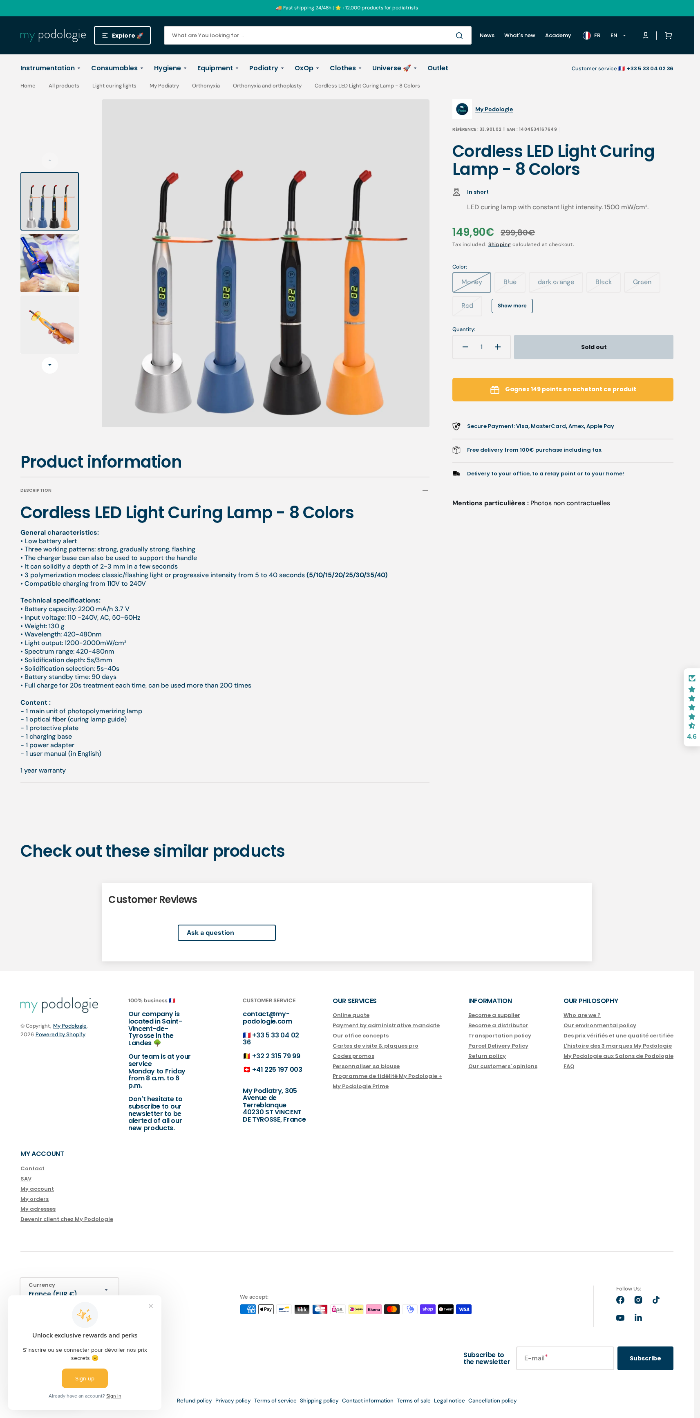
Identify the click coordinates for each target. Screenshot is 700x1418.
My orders (34, 1199)
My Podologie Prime (361, 1086)
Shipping (499, 244)
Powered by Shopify (60, 1034)
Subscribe (645, 1358)
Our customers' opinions (502, 1066)
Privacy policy (233, 1400)
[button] (667, 36)
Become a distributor (498, 1025)
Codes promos (353, 1056)
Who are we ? (582, 1015)
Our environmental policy (600, 1025)
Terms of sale (414, 1400)
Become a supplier (494, 1015)
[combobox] (318, 35)
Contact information (368, 1400)
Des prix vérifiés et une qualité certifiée (618, 1035)
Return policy (487, 1056)
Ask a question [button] (210, 932)
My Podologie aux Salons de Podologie (618, 1056)
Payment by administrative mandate (386, 1025)
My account (37, 1189)
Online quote (351, 1015)
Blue (514, 285)
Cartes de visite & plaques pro (375, 1046)
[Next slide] (50, 365)
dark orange (560, 285)
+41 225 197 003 (277, 1069)
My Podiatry (164, 86)
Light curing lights (114, 86)
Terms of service (275, 1400)
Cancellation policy (492, 1400)
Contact (32, 1168)
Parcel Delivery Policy (498, 1046)
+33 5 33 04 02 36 (271, 1038)
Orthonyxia (206, 86)
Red (471, 308)
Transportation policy (499, 1035)
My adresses (38, 1209)
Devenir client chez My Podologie (66, 1219)
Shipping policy (319, 1400)
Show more (512, 305)
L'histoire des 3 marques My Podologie (618, 1046)
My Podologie (70, 1025)
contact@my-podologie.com (267, 1017)
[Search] (461, 36)
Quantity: (463, 329)
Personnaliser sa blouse (366, 1066)
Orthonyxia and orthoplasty (267, 86)
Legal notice (449, 1400)
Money (476, 285)
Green (646, 285)
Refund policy (194, 1400)
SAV (25, 1179)
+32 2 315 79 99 (276, 1056)
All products (64, 86)
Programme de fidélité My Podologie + (387, 1076)
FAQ (569, 1066)
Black (608, 285)
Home (28, 86)
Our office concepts (361, 1035)
